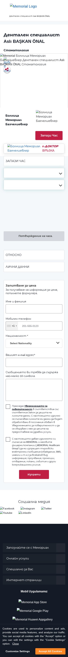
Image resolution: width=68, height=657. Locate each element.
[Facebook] (7, 508)
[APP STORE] (34, 601)
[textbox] (34, 173)
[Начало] (4, 16)
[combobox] (34, 173)
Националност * (19, 339)
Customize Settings (18, 651)
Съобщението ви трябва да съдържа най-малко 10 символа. (32, 374)
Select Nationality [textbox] (21, 343)
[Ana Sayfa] (23, 6)
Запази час (49, 135)
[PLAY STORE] (32, 609)
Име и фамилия (16, 301)
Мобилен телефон (18, 322)
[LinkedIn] (24, 513)
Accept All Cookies (50, 651)
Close (15, 643)
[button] (61, 6)
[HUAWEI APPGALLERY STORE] (34, 618)
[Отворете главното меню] (5, 6)
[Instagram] (27, 508)
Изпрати (34, 474)
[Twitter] (46, 508)
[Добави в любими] (7, 60)
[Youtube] (6, 513)
